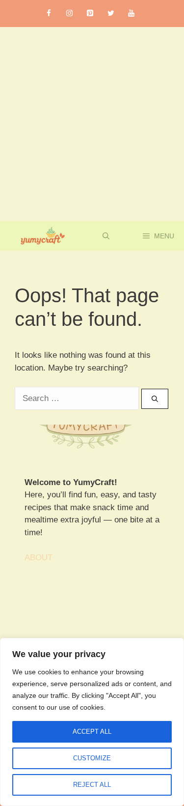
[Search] (154, 399)
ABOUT (39, 557)
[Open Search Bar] (106, 236)
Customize (92, 758)
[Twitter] (111, 13)
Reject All (92, 784)
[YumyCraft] (41, 236)
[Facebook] (49, 13)
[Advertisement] (92, 124)
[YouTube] (131, 13)
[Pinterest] (90, 13)
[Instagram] (69, 13)
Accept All (92, 731)
